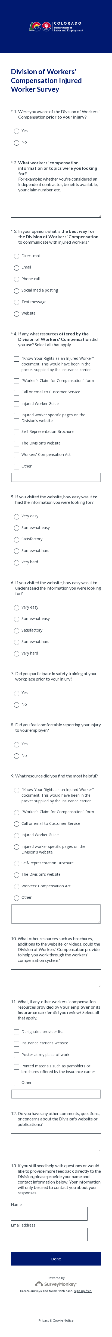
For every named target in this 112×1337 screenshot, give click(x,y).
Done (56, 1258)
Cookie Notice (63, 1320)
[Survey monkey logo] (56, 1283)
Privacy (44, 1320)
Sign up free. (83, 1291)
